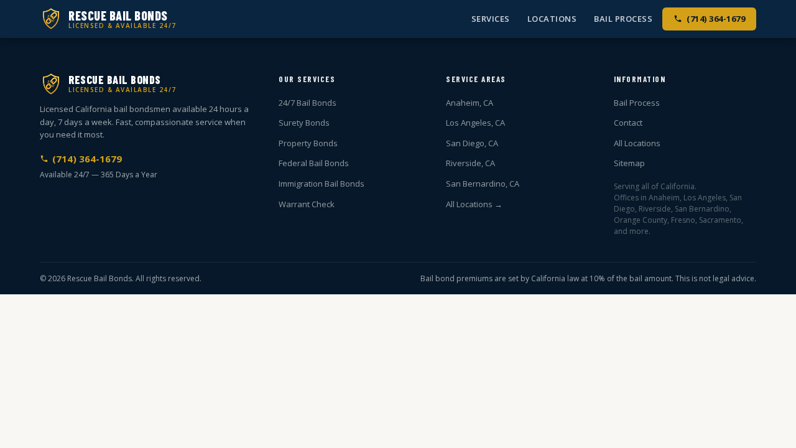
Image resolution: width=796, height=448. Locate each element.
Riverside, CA (470, 163)
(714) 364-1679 (716, 18)
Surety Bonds (304, 122)
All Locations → (474, 204)
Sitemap (629, 163)
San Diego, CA (472, 143)
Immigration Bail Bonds (321, 183)
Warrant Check (307, 204)
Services (490, 18)
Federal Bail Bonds (314, 163)
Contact (628, 122)
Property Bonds (308, 143)
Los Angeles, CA (475, 122)
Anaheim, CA (469, 102)
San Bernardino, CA (482, 183)
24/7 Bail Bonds (307, 102)
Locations (552, 18)
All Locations (637, 143)
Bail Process (623, 18)
